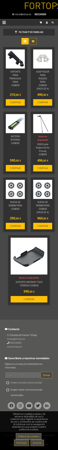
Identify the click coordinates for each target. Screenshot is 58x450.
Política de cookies (28, 436)
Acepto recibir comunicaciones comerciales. (26, 392)
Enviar (46, 375)
